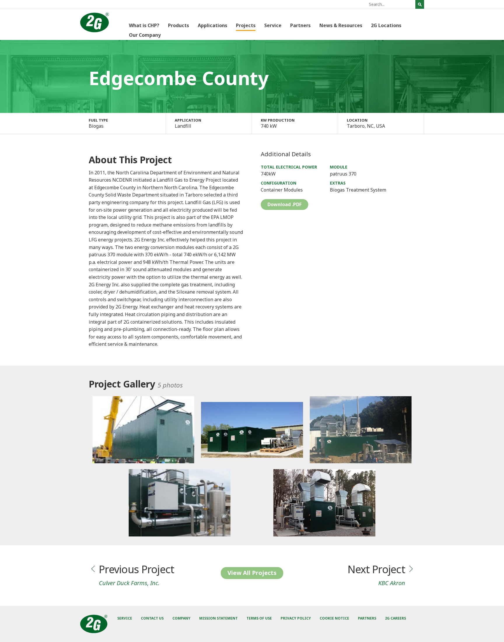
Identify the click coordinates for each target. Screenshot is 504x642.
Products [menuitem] (178, 25)
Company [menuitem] (181, 618)
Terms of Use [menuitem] (259, 618)
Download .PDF (284, 204)
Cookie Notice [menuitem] (334, 618)
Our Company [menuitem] (145, 35)
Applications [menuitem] (212, 25)
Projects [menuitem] (246, 25)
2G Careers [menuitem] (395, 618)
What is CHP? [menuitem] (144, 25)
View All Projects (252, 573)
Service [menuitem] (272, 25)
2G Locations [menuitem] (386, 25)
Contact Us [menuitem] (152, 618)
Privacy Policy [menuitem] (296, 618)
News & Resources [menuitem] (340, 25)
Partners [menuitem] (300, 25)
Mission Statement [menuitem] (218, 618)
